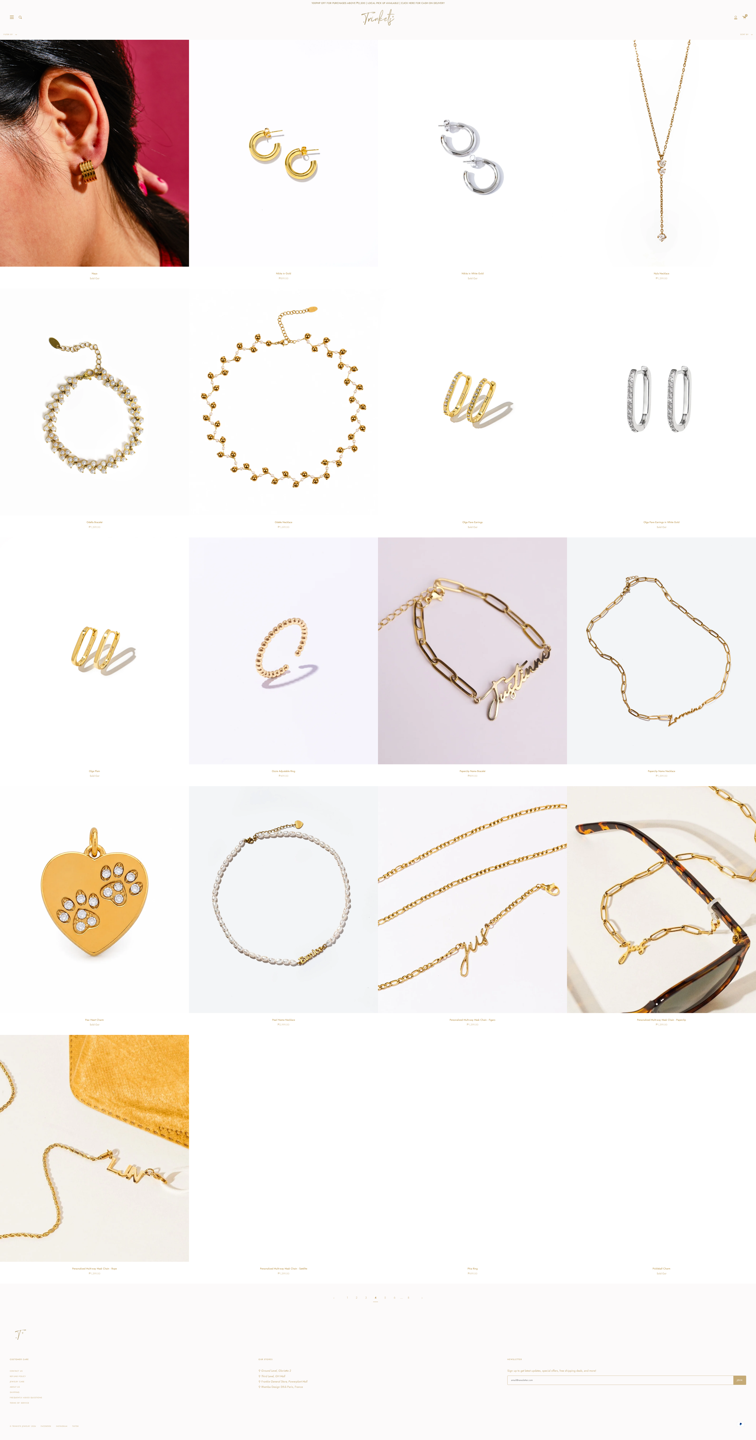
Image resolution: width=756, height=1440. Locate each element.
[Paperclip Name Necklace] (661, 650)
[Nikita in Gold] (283, 153)
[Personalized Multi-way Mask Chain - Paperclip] (661, 899)
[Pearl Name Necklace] (283, 899)
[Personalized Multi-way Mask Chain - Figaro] (472, 899)
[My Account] (735, 17)
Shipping (15, 1392)
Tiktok (75, 1426)
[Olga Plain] (94, 650)
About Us (15, 1387)
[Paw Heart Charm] (94, 899)
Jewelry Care (17, 1381)
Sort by (744, 34)
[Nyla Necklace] (661, 153)
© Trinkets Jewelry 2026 (23, 1426)
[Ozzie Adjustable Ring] (283, 650)
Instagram (62, 1426)
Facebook (46, 1426)
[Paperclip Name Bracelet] (472, 650)
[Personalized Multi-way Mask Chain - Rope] (94, 1148)
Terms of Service (19, 1403)
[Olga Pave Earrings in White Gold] (661, 402)
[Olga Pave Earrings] (472, 402)
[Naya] (94, 153)
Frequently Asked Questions (26, 1397)
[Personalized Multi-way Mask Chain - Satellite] (283, 1148)
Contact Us (16, 1371)
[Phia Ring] (472, 1148)
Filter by (9, 34)
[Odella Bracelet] (94, 402)
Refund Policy (18, 1376)
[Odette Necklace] (283, 402)
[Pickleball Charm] (661, 1148)
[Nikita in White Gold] (472, 153)
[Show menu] (11, 17)
